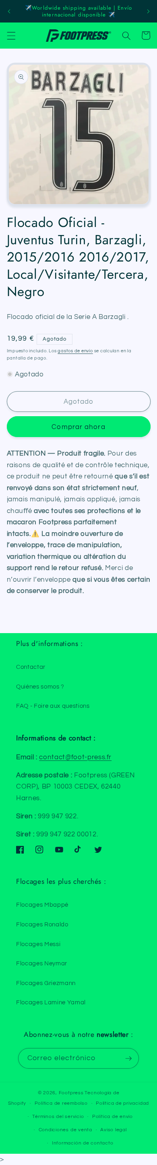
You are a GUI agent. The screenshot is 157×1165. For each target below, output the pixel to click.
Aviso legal (113, 1129)
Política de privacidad (122, 1103)
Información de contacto (83, 1143)
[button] (11, 35)
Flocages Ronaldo (42, 924)
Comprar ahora (78, 426)
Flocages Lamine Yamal (51, 1002)
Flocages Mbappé (42, 904)
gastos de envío (75, 351)
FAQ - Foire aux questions (53, 706)
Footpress (71, 1093)
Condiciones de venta (65, 1129)
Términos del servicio (58, 1116)
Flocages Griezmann (46, 983)
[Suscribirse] (128, 1058)
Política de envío (112, 1116)
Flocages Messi (38, 944)
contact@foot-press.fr (75, 757)
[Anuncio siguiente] (148, 11)
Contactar (30, 667)
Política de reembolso (61, 1103)
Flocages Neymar (41, 963)
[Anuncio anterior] (9, 11)
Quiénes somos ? (40, 686)
